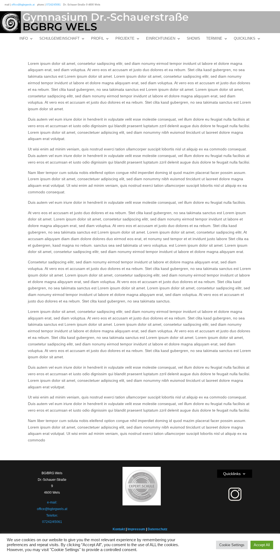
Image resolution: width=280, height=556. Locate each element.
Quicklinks (232, 474)
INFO (23, 38)
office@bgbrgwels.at (23, 4)
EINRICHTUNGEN (160, 38)
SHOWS (193, 38)
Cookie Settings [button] (231, 545)
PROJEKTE (125, 38)
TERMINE (214, 38)
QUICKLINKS (244, 38)
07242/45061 (53, 4)
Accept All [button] (262, 545)
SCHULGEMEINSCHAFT (59, 38)
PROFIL (97, 38)
